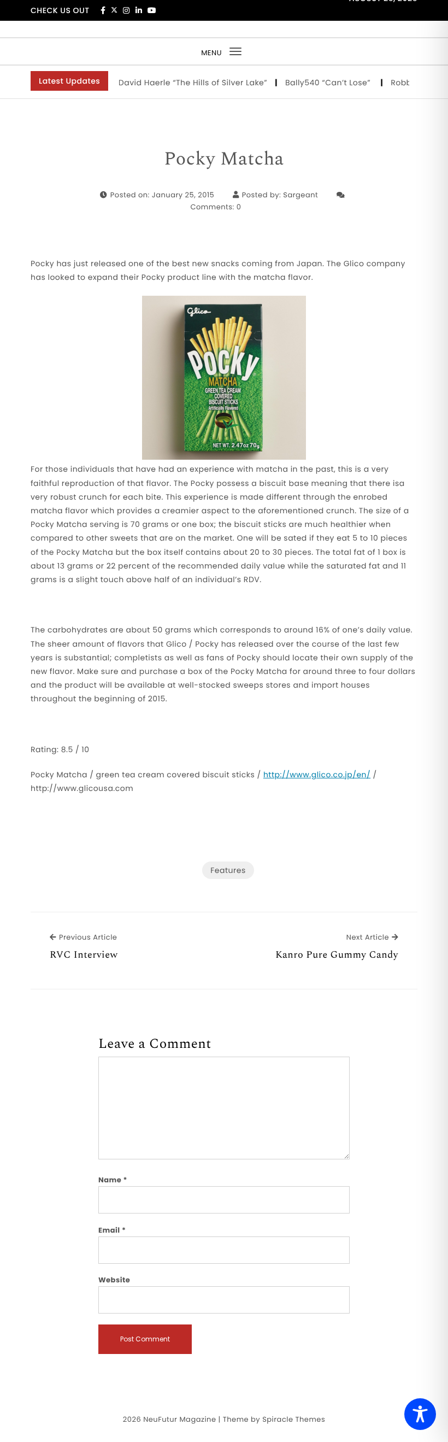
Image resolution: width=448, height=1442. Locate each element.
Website (114, 1280)
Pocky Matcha (224, 159)
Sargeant (300, 195)
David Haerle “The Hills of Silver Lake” (182, 82)
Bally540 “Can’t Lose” (319, 82)
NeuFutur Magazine (179, 1419)
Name (112, 1180)
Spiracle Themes (293, 1419)
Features (227, 870)
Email (112, 1230)
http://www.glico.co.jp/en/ (316, 774)
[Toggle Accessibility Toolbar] (420, 1414)
